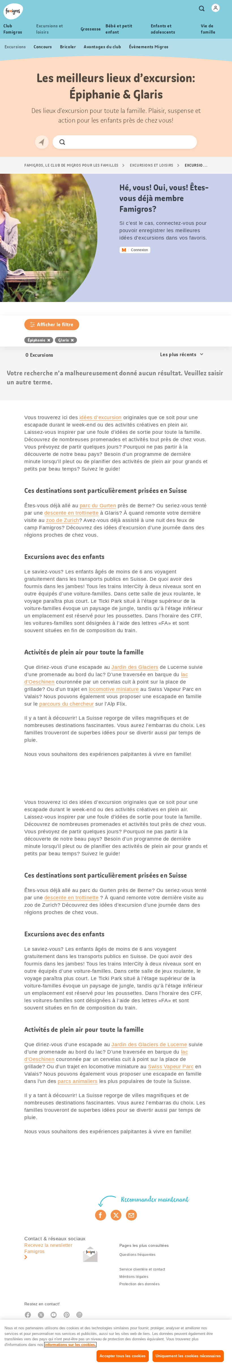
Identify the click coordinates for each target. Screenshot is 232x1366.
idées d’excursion (101, 417)
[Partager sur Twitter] (116, 1215)
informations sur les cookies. (70, 1345)
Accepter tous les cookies (122, 1356)
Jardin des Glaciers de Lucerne (149, 1044)
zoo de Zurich (62, 520)
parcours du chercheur (66, 704)
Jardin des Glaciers (134, 667)
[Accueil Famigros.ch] (13, 11)
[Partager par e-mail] (131, 1215)
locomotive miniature (114, 689)
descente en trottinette (71, 513)
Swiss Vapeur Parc (171, 1066)
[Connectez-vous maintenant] (215, 8)
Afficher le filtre (55, 324)
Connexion (139, 250)
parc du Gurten (98, 505)
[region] (116, 1343)
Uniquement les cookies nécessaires (188, 1356)
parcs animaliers (78, 1081)
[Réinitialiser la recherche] (188, 142)
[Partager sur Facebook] (100, 1215)
